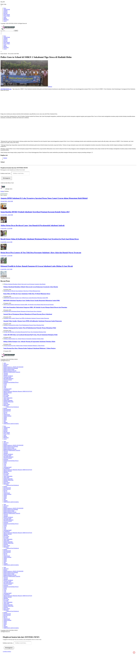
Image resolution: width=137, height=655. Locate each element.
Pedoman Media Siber (8, 401)
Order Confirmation (7, 397)
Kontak (5, 383)
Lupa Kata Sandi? (7, 388)
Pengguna (5, 403)
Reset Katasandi (7, 409)
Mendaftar (5, 394)
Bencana (5, 13)
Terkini (5, 418)
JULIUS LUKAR (7, 379)
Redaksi (2, 191)
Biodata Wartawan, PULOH (9, 370)
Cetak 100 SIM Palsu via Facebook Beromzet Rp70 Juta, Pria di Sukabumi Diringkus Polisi (30, 334)
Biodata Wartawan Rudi (8, 369)
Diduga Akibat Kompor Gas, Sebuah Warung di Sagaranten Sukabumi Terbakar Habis (29, 341)
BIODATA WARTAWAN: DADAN (11, 372)
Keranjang (5, 381)
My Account (6, 395)
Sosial (4, 17)
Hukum (5, 18)
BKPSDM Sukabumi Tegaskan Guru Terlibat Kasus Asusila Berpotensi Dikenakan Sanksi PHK (31, 300)
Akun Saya (5, 364)
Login (4, 386)
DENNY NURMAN (8, 376)
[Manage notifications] (134, 652)
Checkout (5, 373)
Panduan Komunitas (8, 400)
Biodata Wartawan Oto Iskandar (10, 368)
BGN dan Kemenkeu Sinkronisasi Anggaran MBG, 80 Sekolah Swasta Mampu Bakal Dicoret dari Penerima (35, 307)
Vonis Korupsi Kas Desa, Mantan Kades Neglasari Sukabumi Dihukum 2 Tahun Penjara (29, 348)
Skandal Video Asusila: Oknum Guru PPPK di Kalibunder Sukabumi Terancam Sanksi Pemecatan (32, 321)
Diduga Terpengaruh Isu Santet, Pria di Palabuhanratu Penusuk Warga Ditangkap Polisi (29, 328)
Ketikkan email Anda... (6, 173)
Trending (5, 10)
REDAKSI (5, 19)
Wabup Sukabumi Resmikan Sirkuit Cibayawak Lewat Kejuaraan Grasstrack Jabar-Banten (30, 287)
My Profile (5, 396)
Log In (4, 21)
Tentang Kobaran (7, 415)
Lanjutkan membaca (7, 651)
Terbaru (5, 417)
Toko (4, 421)
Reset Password (7, 410)
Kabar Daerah (6, 14)
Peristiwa (5, 12)
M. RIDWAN (6, 390)
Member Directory (7, 392)
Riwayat (5, 412)
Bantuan (5, 365)
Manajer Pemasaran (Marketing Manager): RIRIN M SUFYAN (17, 391)
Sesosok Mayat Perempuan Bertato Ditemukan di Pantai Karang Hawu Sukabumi (27, 314)
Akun (4, 363)
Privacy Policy (6, 15)
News (4, 8)
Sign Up (5, 413)
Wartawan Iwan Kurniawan (12, 406)
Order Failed (6, 399)
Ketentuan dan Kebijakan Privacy (11, 382)
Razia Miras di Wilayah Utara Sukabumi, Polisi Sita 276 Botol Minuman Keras (26, 293)
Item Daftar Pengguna (8, 378)
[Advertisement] (43, 102)
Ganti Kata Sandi (7, 377)
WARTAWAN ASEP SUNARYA (11, 423)
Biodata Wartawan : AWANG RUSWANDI (13, 367)
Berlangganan (6, 178)
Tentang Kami (6, 9)
